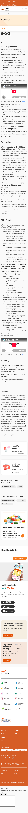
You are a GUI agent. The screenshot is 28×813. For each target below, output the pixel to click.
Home (2, 13)
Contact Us (4, 733)
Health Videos (22, 750)
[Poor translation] (5, 794)
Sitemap (16, 770)
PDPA (2, 773)
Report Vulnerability (5, 776)
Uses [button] (3, 29)
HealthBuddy (21, 453)
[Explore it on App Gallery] (8, 611)
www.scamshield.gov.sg (11, 5)
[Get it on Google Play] (8, 607)
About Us (3, 730)
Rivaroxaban (21, 500)
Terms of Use (4, 770)
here (23, 101)
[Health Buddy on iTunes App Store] (8, 602)
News (2, 740)
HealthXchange (8, 750)
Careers (17, 730)
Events (3, 737)
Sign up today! (8, 635)
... (5, 13)
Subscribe (6, 660)
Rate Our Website (18, 773)
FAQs (16, 733)
